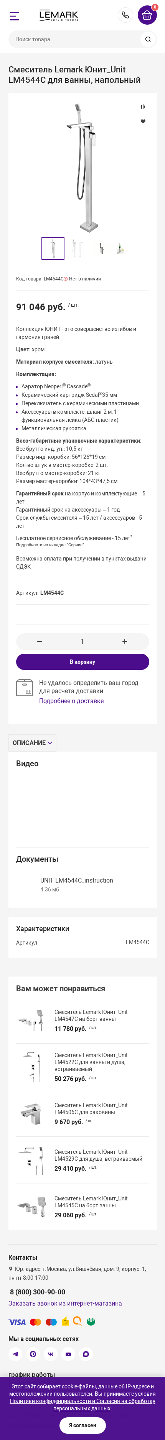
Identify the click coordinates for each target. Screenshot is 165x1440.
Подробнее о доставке (71, 701)
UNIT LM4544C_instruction (76, 880)
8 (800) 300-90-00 (125, 15)
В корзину (82, 662)
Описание (29, 743)
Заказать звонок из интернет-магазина (65, 1303)
